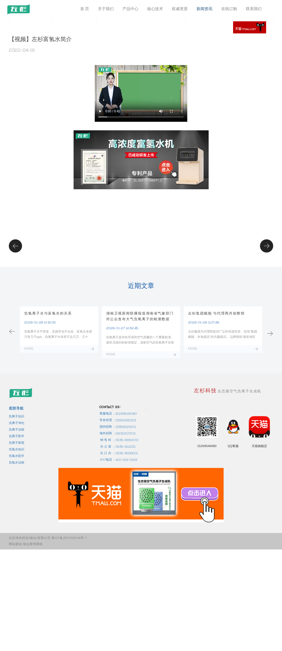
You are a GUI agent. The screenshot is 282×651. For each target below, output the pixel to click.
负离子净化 (16, 423)
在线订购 (229, 8)
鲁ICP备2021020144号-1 (69, 538)
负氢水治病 (16, 462)
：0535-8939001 (125, 453)
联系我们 (254, 8)
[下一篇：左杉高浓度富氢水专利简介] (266, 245)
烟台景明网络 (33, 544)
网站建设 (15, 544)
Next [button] (270, 333)
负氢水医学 (16, 456)
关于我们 (106, 8)
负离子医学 (16, 436)
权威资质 (180, 8)
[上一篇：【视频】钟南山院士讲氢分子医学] (15, 245)
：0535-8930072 (125, 440)
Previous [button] (12, 331)
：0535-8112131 (123, 447)
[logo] (18, 9)
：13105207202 (124, 433)
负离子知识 (16, 416)
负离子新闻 (16, 443)
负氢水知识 (16, 449)
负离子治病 (16, 429)
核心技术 (155, 8)
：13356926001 (124, 427)
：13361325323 (124, 420)
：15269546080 (124, 414)
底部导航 (16, 408)
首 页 (84, 8)
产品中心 (130, 8)
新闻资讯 (204, 8)
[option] (59, 328)
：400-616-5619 (124, 460)
